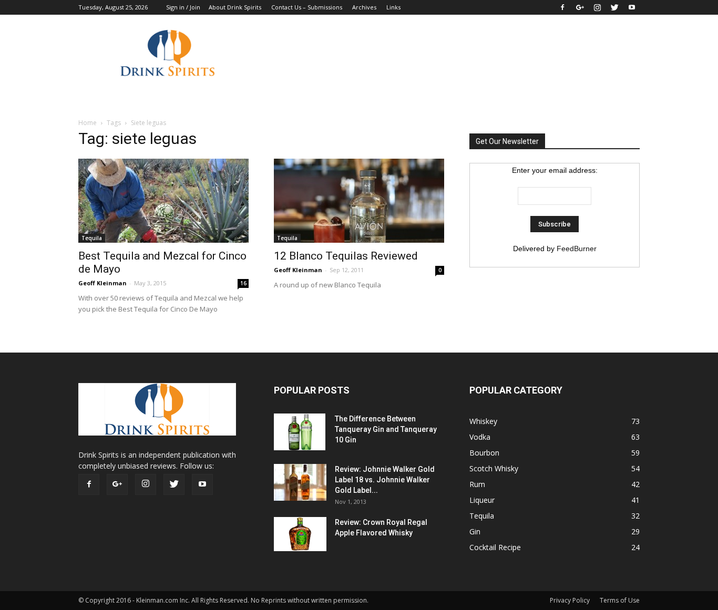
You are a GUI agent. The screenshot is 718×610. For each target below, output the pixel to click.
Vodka (479, 437)
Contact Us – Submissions (306, 7)
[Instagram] (597, 7)
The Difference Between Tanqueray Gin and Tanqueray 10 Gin (386, 429)
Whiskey (483, 421)
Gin (474, 531)
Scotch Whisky (493, 468)
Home (87, 122)
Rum (477, 484)
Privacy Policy (570, 600)
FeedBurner (577, 248)
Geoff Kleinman (102, 283)
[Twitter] (614, 7)
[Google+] (580, 7)
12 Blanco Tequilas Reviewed (346, 256)
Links (393, 7)
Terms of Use (620, 600)
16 (243, 283)
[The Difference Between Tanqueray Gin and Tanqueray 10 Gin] (299, 431)
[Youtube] (632, 7)
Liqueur (482, 500)
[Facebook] (562, 7)
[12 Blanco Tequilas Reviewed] (359, 201)
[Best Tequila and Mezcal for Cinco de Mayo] (163, 201)
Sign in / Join (183, 7)
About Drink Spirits (235, 7)
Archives (364, 7)
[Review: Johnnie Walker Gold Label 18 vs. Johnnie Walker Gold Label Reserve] (300, 482)
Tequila (91, 238)
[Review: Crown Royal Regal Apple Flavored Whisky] (300, 534)
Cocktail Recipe (495, 547)
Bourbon (484, 453)
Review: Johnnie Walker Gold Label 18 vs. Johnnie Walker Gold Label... (385, 479)
